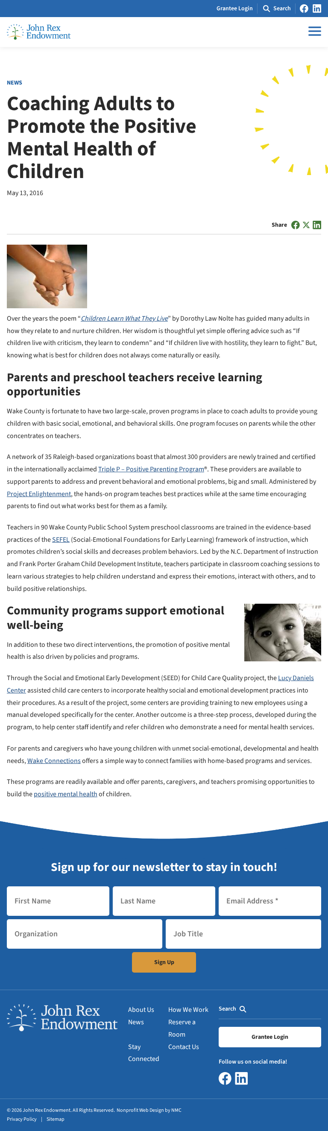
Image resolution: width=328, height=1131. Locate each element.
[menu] (312, 31)
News (136, 1022)
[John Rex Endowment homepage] (39, 32)
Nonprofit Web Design (140, 1110)
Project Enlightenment (39, 494)
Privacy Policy (22, 1119)
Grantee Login (235, 8)
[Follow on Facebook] (304, 8)
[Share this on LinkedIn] (317, 225)
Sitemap (55, 1119)
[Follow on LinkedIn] (317, 8)
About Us (141, 1009)
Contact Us (183, 1047)
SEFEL (61, 539)
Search (227, 1009)
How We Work (188, 1009)
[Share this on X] (306, 225)
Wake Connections (54, 761)
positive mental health (65, 794)
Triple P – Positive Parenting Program (151, 469)
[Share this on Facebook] (295, 225)
